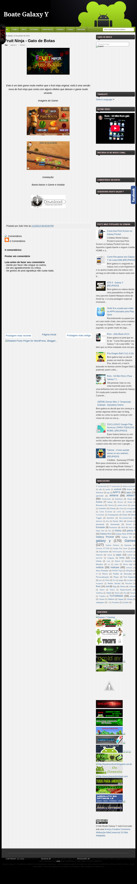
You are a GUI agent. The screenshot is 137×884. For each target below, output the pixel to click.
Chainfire (102, 508)
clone (121, 508)
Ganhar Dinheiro (112, 545)
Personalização (102, 577)
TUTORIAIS (116, 596)
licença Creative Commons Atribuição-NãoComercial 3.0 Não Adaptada (113, 832)
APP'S (24, 29)
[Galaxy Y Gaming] (105, 617)
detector (99, 521)
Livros (70, 29)
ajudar (107, 489)
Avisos (99, 502)
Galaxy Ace (105, 534)
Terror (117, 593)
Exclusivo (113, 527)
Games (15, 29)
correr (119, 512)
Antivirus (99, 492)
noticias (115, 567)
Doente (130, 521)
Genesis (127, 545)
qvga (121, 580)
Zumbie (125, 602)
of (96, 574)
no (109, 564)
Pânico (105, 574)
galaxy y (14, 45)
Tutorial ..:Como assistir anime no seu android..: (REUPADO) (118, 453)
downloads (115, 524)
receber (130, 580)
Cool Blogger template (64, 859)
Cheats (113, 508)
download (100, 524)
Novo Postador (102, 571)
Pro (114, 580)
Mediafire (128, 561)
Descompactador (125, 518)
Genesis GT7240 (102, 548)
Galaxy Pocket (105, 536)
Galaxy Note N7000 (124, 534)
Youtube (115, 602)
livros (121, 558)
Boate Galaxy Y (26, 14)
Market (117, 561)
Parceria (81, 29)
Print (107, 580)
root (107, 586)
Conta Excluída (105, 512)
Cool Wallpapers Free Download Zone (111, 859)
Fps (109, 531)
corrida (129, 512)
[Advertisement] (116, 68)
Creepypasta (47, 29)
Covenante (100, 515)
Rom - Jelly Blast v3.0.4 (118, 334)
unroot (132, 596)
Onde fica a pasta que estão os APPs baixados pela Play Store (120, 311)
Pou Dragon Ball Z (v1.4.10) (120, 353)
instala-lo (129, 552)
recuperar (99, 583)
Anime (129, 489)
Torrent (132, 593)
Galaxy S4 (127, 537)
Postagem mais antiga (79, 335)
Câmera (111, 505)
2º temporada (101, 486)
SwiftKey (99, 593)
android (117, 489)
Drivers (128, 524)
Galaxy (118, 530)
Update (101, 599)
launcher (99, 558)
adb (100, 489)
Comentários (14, 236)
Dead (124, 515)
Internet (99, 555)
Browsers (100, 505)
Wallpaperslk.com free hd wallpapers (81, 861)
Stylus (112, 590)
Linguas (110, 558)
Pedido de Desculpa (122, 574)
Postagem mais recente (18, 335)
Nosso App (127, 564)
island (109, 555)
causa (133, 505)
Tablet (108, 593)
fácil (123, 527)
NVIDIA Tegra (117, 571)
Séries (122, 586)
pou (100, 580)
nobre (116, 564)
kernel (130, 555)
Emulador (100, 527)
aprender (100, 496)
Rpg (114, 586)
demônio (110, 518)
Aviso (129, 499)
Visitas (129, 599)
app (108, 493)
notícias (129, 568)
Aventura (119, 499)
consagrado (130, 508)
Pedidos (60, 29)
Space (102, 590)
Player (116, 577)
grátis (133, 548)
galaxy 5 (131, 530)
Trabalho (102, 596)
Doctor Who (118, 521)
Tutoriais (34, 29)
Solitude (132, 587)
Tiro (125, 593)
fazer (131, 527)
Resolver (128, 583)
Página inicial (49, 334)
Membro (99, 564)
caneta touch (122, 505)
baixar (110, 502)
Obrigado (129, 571)
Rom (98, 586)
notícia (100, 567)
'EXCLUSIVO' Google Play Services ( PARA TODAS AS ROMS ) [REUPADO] (120, 427)
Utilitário (111, 599)
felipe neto (100, 531)
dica (107, 521)
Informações (117, 552)
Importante (103, 552)
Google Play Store (120, 548)
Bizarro (120, 502)
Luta (108, 561)
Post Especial (129, 577)
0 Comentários (17, 241)
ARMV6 (113, 495)
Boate (130, 502)
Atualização (106, 499)
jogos (118, 555)
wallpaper (100, 602)
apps (128, 492)
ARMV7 (130, 495)
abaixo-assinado (129, 486)
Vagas (120, 599)
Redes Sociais (114, 583)
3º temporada (114, 486)
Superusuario (125, 590)
